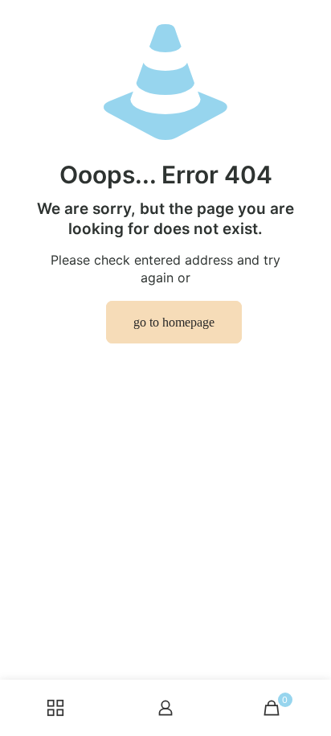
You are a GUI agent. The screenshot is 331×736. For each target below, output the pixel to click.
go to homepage (174, 322)
